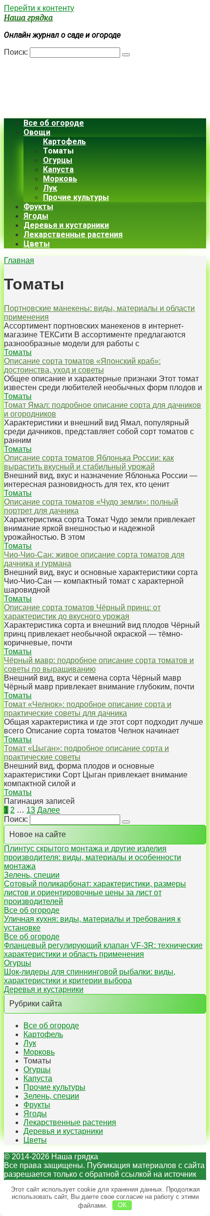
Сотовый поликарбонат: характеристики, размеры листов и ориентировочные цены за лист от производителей (95, 893)
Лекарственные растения (73, 234)
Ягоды (35, 216)
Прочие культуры (76, 197)
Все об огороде (53, 123)
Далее (48, 810)
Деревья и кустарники (66, 225)
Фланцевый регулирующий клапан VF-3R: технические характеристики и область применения (103, 949)
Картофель (64, 141)
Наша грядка (28, 17)
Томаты (18, 352)
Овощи (36, 132)
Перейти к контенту (39, 8)
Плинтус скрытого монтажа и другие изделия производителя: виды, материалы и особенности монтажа (92, 857)
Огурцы (57, 160)
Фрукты (38, 206)
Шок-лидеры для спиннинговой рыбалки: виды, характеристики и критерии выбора (89, 976)
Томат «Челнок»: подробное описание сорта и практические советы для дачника (87, 708)
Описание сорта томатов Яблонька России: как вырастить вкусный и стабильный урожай (89, 462)
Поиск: (17, 52)
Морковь (60, 178)
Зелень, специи (32, 875)
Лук (50, 188)
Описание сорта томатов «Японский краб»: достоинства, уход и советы (82, 365)
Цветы (36, 243)
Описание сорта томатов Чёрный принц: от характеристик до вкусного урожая (82, 611)
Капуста (58, 169)
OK (122, 1205)
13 (30, 810)
